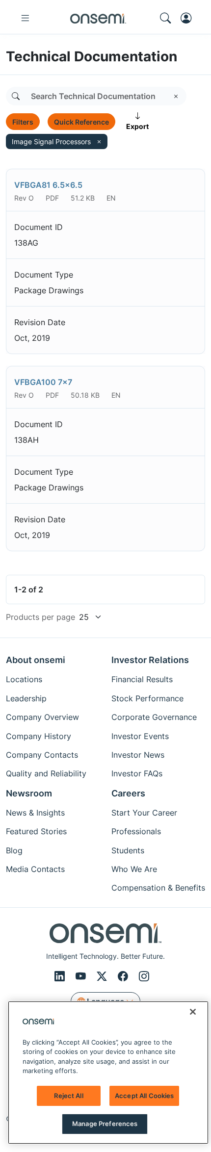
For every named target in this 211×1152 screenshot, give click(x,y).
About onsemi (35, 660)
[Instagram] (144, 977)
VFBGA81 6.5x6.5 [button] (48, 185)
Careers (128, 793)
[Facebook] (124, 977)
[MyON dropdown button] (189, 18)
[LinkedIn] (61, 977)
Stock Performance (147, 698)
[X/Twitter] (103, 977)
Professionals (136, 831)
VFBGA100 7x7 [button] (43, 382)
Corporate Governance (154, 717)
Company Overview (42, 717)
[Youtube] (82, 977)
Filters (22, 122)
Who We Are (134, 869)
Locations (24, 679)
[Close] (193, 1012)
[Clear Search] (176, 96)
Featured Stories (36, 831)
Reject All (68, 1096)
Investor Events (140, 736)
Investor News (137, 755)
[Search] (16, 96)
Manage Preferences (104, 1123)
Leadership (26, 698)
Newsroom (29, 793)
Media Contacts (35, 869)
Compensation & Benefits (158, 888)
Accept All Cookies (144, 1096)
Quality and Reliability (46, 773)
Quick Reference (81, 122)
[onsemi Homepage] (98, 18)
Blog (14, 850)
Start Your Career (144, 813)
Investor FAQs (136, 773)
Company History (38, 736)
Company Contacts (42, 755)
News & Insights (35, 813)
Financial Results (142, 679)
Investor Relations (150, 660)
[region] (108, 1072)
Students (127, 850)
